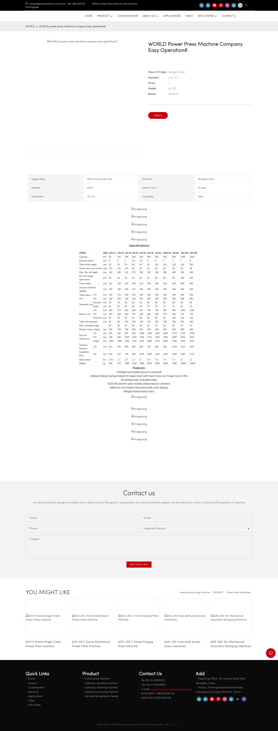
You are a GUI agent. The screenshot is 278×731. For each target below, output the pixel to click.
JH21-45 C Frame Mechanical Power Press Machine (91, 644)
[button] (235, 16)
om (171, 689)
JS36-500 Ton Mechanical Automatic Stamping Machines (231, 644)
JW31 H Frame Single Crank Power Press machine (43, 644)
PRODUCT (218, 592)
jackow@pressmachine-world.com (48, 4)
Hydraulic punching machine (195, 592)
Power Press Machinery (239, 592)
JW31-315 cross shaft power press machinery (182, 644)
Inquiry (158, 115)
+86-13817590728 (79, 4)
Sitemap (176, 724)
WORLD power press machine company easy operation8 (72, 26)
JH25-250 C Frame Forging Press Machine (135, 644)
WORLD (30, 26)
